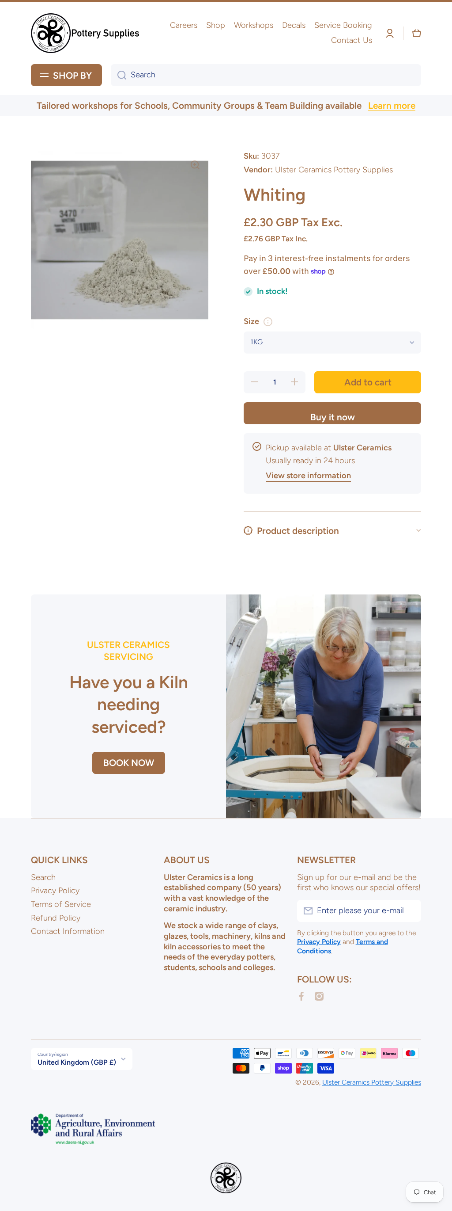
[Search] (118, 75)
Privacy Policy (55, 890)
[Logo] (86, 33)
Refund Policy (55, 918)
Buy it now (332, 417)
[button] (416, 33)
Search (43, 877)
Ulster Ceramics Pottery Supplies (371, 1082)
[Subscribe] (410, 911)
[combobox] (266, 75)
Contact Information (68, 931)
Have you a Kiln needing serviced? (128, 704)
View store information (308, 475)
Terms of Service (61, 904)
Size (251, 321)
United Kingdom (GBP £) (77, 1062)
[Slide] (268, 321)
